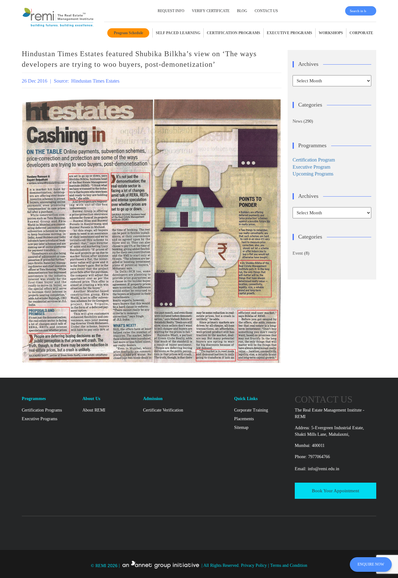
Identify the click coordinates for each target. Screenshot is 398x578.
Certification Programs (42, 410)
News (297, 121)
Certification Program (314, 159)
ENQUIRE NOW (371, 564)
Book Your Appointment (335, 490)
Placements (244, 418)
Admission (153, 398)
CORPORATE (361, 33)
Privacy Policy (254, 565)
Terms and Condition (288, 565)
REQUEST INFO (171, 11)
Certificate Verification (163, 410)
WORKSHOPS (331, 33)
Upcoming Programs (313, 173)
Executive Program (311, 167)
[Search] (372, 11)
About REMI (93, 410)
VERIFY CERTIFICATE (210, 11)
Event (298, 253)
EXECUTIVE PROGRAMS (289, 33)
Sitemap (241, 427)
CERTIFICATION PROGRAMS (233, 33)
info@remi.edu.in (323, 468)
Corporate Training (251, 410)
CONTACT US (266, 11)
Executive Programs (39, 418)
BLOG (242, 11)
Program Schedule (128, 33)
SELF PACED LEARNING (178, 33)
